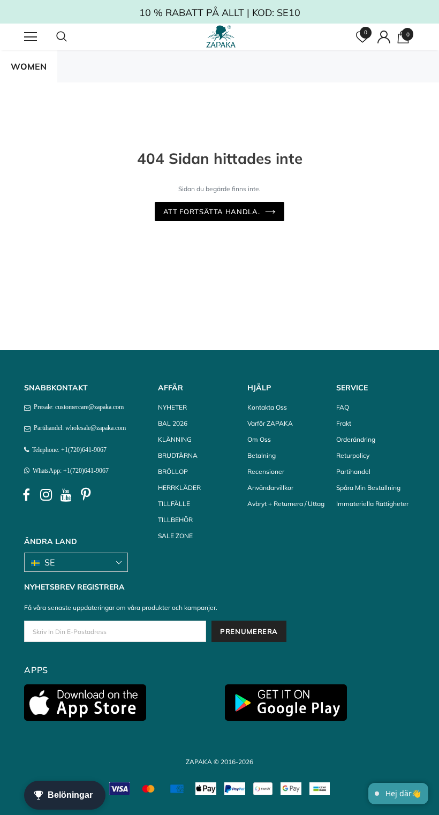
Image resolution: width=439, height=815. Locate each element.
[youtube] (65, 495)
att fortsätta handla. (211, 211)
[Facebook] (26, 495)
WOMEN (29, 66)
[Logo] (221, 36)
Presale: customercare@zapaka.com (77, 407)
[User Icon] (383, 37)
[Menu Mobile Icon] (30, 37)
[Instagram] (46, 495)
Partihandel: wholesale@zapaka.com (78, 428)
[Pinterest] (85, 495)
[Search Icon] (72, 37)
